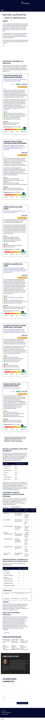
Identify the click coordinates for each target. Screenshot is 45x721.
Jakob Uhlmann (13, 659)
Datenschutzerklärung (6, 712)
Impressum (4, 710)
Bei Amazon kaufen (22, 86)
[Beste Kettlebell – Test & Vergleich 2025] (7, 641)
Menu (2, 10)
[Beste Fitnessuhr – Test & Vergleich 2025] (24, 641)
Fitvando (2, 719)
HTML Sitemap (5, 714)
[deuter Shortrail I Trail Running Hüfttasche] (15, 388)
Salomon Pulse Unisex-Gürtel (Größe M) (11, 26)
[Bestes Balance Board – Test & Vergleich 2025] (15, 641)
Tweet (5, 632)
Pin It (8, 632)
